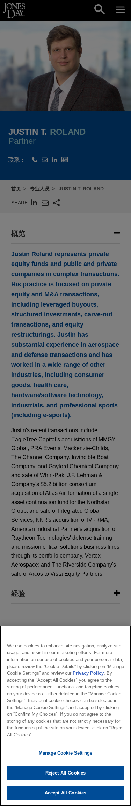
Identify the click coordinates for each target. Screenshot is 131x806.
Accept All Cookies (65, 793)
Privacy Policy (88, 673)
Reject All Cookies (65, 773)
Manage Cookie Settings (65, 753)
